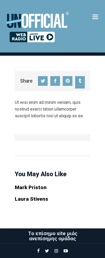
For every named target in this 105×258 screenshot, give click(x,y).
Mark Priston (31, 187)
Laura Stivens (31, 199)
